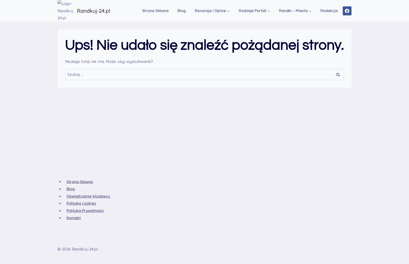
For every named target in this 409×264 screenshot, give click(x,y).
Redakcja (329, 10)
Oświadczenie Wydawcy (88, 196)
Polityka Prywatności (85, 210)
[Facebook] (347, 10)
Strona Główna (155, 10)
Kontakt (74, 217)
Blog (182, 10)
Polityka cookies (81, 203)
